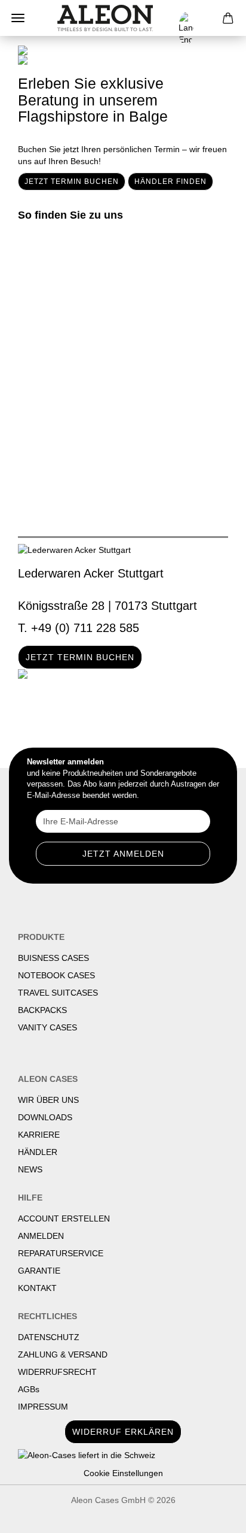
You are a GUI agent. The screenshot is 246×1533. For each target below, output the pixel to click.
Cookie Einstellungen (123, 1473)
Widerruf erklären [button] (123, 1432)
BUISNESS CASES (53, 958)
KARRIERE (39, 1134)
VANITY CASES (47, 1027)
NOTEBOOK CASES (56, 975)
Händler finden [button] (170, 181)
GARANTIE (39, 1270)
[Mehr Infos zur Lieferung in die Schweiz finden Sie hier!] (123, 1455)
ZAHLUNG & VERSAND (62, 1354)
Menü (18, 18)
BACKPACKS (42, 1010)
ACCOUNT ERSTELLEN (64, 1218)
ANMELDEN (41, 1236)
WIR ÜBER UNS (48, 1100)
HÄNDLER (37, 1152)
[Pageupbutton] (213, 1515)
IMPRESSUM (43, 1406)
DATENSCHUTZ (48, 1337)
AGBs (28, 1389)
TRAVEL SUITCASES (58, 992)
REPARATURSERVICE (60, 1253)
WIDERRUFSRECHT (57, 1372)
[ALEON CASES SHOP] (105, 18)
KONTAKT (37, 1288)
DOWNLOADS (45, 1117)
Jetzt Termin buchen (71, 181)
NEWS (30, 1169)
